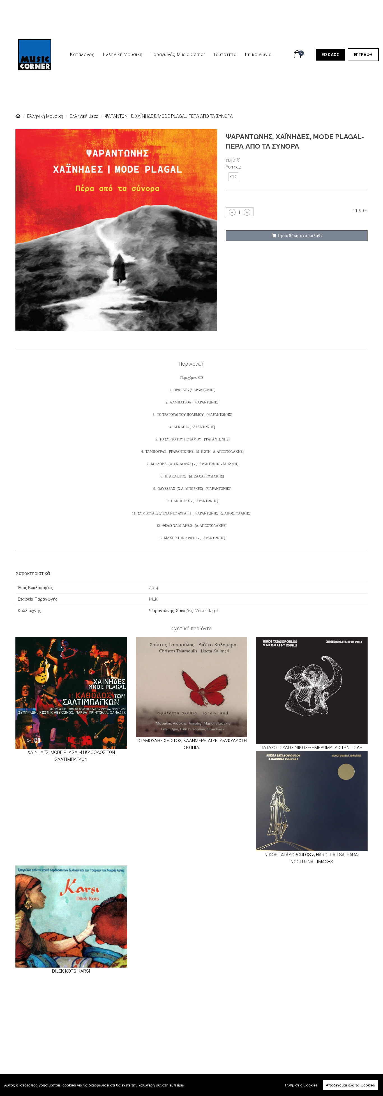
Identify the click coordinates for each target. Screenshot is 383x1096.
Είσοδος (333, 54)
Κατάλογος (82, 54)
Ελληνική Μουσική (122, 54)
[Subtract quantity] (232, 212)
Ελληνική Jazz (84, 116)
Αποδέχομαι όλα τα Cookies (350, 1085)
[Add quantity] (247, 212)
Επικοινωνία (258, 54)
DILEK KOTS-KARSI (71, 971)
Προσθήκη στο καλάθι (299, 235)
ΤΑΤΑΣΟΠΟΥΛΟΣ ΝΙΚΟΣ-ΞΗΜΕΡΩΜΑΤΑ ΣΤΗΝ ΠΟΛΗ (312, 747)
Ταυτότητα (224, 54)
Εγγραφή (366, 54)
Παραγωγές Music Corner (178, 54)
